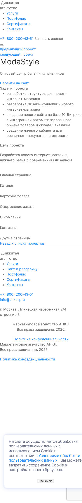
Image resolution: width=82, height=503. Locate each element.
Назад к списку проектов (22, 243)
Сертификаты (18, 23)
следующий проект (17, 54)
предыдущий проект (18, 49)
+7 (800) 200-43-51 (16, 38)
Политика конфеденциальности (41, 339)
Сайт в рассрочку (22, 269)
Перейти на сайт (14, 83)
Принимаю (45, 481)
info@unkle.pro (12, 299)
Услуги (12, 13)
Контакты (15, 29)
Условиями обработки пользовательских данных (44, 458)
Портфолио (16, 18)
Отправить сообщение (16, 416)
